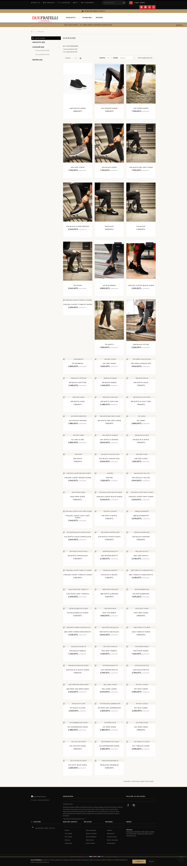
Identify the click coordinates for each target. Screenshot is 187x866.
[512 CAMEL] (141, 417)
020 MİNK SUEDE (141, 727)
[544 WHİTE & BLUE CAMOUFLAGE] (77, 533)
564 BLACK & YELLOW (141, 477)
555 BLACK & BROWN (141, 536)
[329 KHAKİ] (77, 261)
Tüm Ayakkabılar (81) (42, 54)
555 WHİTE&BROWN (141, 594)
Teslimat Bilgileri (91, 837)
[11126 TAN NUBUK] (109, 609)
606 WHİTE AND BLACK (109, 632)
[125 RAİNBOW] (77, 360)
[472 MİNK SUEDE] (109, 723)
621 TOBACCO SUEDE (140, 746)
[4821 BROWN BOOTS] (109, 552)
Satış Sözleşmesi (91, 830)
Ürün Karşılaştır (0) (145, 58)
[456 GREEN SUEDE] (141, 84)
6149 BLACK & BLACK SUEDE (77, 670)
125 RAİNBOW (77, 363)
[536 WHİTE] (77, 455)
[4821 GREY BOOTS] (141, 552)
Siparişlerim (110, 833)
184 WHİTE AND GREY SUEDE (109, 420)
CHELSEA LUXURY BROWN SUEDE (77, 477)
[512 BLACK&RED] (109, 261)
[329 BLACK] (141, 202)
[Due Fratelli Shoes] (46, 797)
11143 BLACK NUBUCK (77, 651)
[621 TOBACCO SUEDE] (141, 742)
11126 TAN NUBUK (109, 613)
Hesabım (110, 830)
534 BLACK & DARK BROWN (77, 226)
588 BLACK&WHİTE (141, 515)
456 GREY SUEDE (78, 167)
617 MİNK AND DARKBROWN (109, 708)
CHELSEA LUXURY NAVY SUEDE (141, 496)
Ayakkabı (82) (38, 47)
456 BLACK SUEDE (109, 167)
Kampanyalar (111, 843)
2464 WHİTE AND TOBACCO (77, 594)
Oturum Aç (50, 2)
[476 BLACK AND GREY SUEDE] (141, 143)
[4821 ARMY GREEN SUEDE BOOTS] (77, 628)
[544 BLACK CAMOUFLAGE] (109, 455)
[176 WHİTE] (109, 320)
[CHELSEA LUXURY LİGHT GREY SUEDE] (77, 512)
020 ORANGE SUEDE (109, 108)
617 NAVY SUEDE (141, 708)
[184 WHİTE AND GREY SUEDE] (109, 417)
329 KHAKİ (77, 285)
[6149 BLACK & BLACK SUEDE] (77, 666)
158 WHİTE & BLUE (141, 382)
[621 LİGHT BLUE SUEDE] (77, 761)
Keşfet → (180, 25)
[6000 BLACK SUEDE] (77, 84)
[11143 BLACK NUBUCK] (77, 647)
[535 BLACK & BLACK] (109, 571)
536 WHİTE (77, 458)
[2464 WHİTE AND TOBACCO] (77, 590)
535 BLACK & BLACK (109, 575)
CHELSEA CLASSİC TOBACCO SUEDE (77, 304)
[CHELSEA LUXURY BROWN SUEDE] (77, 474)
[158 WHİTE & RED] (77, 398)
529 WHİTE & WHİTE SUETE (109, 536)
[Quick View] (77, 115)
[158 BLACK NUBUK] (109, 379)
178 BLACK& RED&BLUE (109, 765)
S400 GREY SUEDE (141, 613)
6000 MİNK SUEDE (77, 496)
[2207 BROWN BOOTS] (109, 666)
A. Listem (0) (65, 2)
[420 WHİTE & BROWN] (77, 417)
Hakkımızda (90, 840)
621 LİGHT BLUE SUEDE (77, 765)
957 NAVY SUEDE (141, 689)
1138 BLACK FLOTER (141, 344)
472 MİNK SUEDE (109, 727)
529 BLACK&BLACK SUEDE (77, 613)
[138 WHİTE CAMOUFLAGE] (77, 552)
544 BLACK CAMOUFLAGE (109, 458)
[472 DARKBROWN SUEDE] (77, 723)
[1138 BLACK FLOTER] (141, 320)
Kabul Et (139, 861)
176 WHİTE (109, 344)
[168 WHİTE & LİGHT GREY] (141, 398)
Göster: (102, 58)
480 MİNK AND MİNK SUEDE (77, 689)
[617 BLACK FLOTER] (77, 704)
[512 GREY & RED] (77, 436)
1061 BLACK (109, 226)
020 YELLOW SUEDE (78, 746)
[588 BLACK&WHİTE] (141, 512)
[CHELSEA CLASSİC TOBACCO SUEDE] (77, 301)
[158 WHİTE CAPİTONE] (109, 398)
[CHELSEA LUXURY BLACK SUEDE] (109, 493)
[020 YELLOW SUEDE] (77, 742)
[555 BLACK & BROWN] (141, 533)
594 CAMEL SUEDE (109, 689)
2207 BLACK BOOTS (141, 670)
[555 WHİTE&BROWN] (141, 590)
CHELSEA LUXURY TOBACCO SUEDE (77, 575)
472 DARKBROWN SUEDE (77, 727)
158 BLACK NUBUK (109, 382)
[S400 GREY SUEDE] (141, 609)
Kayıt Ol (36, 2)
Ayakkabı (41, 31)
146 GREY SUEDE (109, 363)
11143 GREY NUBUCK (109, 651)
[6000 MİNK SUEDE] (77, 493)
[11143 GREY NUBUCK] (109, 647)
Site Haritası (69, 837)
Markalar (67, 840)
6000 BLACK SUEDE (78, 108)
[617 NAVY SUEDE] (141, 704)
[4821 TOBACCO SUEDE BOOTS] (141, 571)
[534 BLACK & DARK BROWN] (77, 202)
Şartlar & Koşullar (91, 833)
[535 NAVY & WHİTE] (109, 512)
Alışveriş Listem (112, 837)
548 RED (109, 477)
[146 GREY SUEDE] (109, 360)
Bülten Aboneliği (112, 840)
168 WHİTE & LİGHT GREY (141, 401)
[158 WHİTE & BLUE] (141, 379)
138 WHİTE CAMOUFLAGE (78, 555)
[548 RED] (109, 474)
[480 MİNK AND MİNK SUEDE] (77, 685)
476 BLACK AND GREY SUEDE (141, 167)
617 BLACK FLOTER (77, 708)
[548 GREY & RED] (141, 455)
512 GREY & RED (77, 439)
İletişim (67, 830)
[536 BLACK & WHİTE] (141, 436)
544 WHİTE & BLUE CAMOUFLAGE (77, 536)
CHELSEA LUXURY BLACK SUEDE (109, 496)
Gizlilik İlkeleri (90, 843)
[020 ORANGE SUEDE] (109, 84)
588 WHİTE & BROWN (109, 594)
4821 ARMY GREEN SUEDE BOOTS (77, 632)
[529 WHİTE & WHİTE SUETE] (109, 533)
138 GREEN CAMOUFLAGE (141, 363)
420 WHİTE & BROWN (78, 420)
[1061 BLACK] (109, 202)
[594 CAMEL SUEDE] (109, 685)
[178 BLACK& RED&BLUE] (109, 761)
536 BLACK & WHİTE (141, 439)
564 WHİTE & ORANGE (109, 439)
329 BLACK (140, 226)
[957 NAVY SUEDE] (141, 685)
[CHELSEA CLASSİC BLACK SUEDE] (141, 261)
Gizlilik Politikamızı (107, 860)
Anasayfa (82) (38, 42)
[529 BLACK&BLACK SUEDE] (77, 609)
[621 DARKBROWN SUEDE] (109, 742)
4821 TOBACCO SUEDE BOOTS (141, 575)
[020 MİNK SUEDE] (141, 723)
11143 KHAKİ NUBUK (141, 651)
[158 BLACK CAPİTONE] (77, 379)
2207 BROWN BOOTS (109, 670)
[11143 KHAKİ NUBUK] (141, 647)
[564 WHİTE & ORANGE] (109, 436)
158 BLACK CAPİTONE (77, 382)
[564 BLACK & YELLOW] (141, 474)
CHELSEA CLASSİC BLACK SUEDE (141, 285)
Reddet (151, 861)
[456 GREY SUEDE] (77, 143)
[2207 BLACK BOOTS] (141, 666)
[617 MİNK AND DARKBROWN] (109, 704)
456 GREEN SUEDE (141, 108)
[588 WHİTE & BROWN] (109, 590)
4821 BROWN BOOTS (109, 555)
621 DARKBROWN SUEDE (109, 746)
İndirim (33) (37, 60)
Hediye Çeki (68, 843)
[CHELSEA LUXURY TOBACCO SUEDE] (77, 571)
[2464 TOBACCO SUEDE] (141, 628)
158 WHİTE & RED (78, 401)
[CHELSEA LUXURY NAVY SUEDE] (141, 493)
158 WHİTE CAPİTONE (109, 401)
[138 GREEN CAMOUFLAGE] (141, 360)
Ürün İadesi (68, 833)
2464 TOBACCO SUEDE (141, 632)
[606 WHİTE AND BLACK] (109, 628)
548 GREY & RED (141, 458)
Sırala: (115, 58)
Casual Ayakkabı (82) (42, 50)
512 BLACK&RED (109, 285)
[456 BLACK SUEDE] (109, 143)
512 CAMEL (141, 420)
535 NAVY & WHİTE (109, 515)
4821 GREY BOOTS (141, 555)
